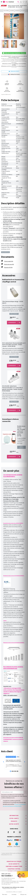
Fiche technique (6, 10)
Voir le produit (14, 314)
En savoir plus (17, 10)
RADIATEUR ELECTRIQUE (14, 861)
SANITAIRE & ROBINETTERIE (14, 866)
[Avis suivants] (25, 762)
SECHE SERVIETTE (14, 864)
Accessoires (12, 10)
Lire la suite (14, 67)
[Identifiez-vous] (21, 2)
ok (25, 792)
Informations (14, 816)
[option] (5, 44)
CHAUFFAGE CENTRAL (14, 869)
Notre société (14, 824)
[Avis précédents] (3, 762)
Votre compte (14, 818)
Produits (14, 821)
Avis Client (23, 10)
